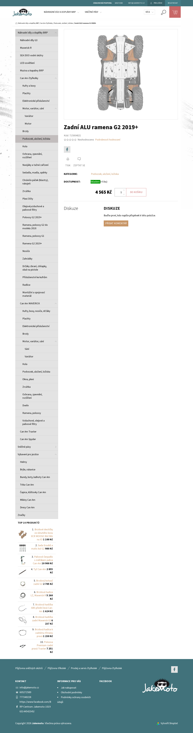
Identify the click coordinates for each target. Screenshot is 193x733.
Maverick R (26, 48)
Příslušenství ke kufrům (34, 277)
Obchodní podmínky (71, 692)
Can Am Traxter (28, 431)
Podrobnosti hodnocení (107, 139)
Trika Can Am (27, 485)
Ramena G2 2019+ (32, 243)
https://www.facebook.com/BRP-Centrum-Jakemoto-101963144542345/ (35, 706)
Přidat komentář (116, 223)
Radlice (26, 285)
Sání (27, 349)
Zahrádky (27, 258)
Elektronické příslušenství (35, 101)
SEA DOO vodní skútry (31, 55)
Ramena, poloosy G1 (33, 236)
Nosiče (26, 251)
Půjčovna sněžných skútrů (29, 668)
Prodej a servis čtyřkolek (84, 668)
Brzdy (25, 131)
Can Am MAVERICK (30, 303)
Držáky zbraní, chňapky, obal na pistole (34, 268)
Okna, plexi (28, 379)
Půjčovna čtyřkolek (112, 668)
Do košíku (136, 192)
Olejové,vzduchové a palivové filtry (33, 208)
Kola (24, 146)
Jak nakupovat (68, 688)
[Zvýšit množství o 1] (123, 190)
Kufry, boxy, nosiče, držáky (36, 311)
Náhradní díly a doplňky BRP (33, 32)
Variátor (29, 116)
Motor (28, 123)
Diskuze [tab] (71, 208)
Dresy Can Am (27, 507)
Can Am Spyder (28, 439)
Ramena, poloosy (31, 413)
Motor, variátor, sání (33, 108)
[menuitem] (61, 12)
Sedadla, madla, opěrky (34, 172)
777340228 (25, 697)
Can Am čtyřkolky (29, 78)
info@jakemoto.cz (29, 687)
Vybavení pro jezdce (28, 454)
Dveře (25, 405)
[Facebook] (67, 149)
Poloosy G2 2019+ (32, 217)
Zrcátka (26, 191)
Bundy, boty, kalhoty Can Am (35, 477)
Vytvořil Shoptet (169, 723)
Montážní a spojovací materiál (33, 294)
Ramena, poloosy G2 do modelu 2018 (35, 226)
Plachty (26, 93)
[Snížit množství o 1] (123, 194)
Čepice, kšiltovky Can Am (33, 492)
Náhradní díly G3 (28, 40)
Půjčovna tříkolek (57, 668)
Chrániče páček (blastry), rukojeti (35, 181)
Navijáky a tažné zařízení (35, 165)
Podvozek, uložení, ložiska (36, 139)
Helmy (23, 462)
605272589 (25, 692)
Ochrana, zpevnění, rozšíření (32, 155)
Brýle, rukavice (27, 469)
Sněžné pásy (24, 447)
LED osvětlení (27, 63)
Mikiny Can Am (27, 500)
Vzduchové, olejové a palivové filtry (33, 422)
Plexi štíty (27, 199)
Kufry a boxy (29, 86)
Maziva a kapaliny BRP (32, 70)
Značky (21, 515)
